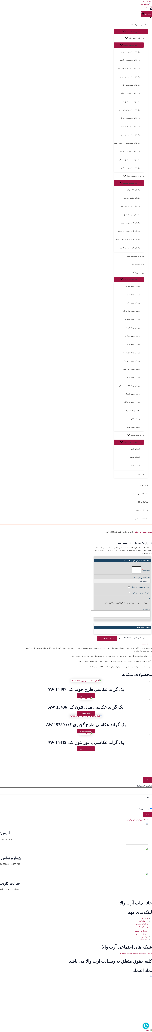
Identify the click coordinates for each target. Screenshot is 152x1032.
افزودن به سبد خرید (107, 638)
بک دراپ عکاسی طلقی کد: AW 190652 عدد (134, 638)
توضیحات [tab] (145, 644)
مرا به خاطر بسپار (144, 809)
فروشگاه (138, 532)
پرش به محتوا (147, 1)
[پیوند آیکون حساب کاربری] (151, 9)
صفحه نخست (147, 532)
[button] (149, 6)
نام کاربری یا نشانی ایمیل (144, 786)
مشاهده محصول (86, 696)
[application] (132, 25)
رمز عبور (149, 797)
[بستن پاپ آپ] (147, 780)
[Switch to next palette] (151, 18)
